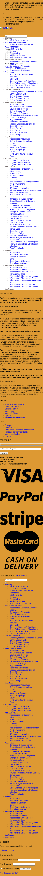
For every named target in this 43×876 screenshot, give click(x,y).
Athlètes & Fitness (17, 55)
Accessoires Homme (18, 267)
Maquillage (14, 47)
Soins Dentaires (16, 231)
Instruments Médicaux (19, 216)
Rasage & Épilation (18, 257)
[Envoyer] (6, 39)
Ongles (13, 145)
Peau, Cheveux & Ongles (20, 220)
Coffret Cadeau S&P (18, 111)
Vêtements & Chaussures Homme (24, 276)
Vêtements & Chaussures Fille (22, 285)
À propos (8, 425)
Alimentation (15, 171)
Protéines (14, 186)
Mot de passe (6, 864)
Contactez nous (11, 428)
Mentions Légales (12, 434)
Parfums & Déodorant (19, 255)
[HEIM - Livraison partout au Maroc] (6, 28)
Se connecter (25, 869)
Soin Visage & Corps (18, 263)
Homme (8, 250)
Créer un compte (7, 850)
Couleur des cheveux (19, 109)
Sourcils (13, 152)
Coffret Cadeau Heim (18, 100)
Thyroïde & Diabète (18, 248)
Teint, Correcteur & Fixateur (21, 154)
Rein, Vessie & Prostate (20, 225)
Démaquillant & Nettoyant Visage (24, 115)
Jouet (12, 72)
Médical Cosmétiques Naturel (22, 124)
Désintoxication (16, 222)
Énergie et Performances (20, 212)
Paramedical (15, 53)
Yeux (12, 156)
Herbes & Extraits (17, 214)
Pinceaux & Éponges (18, 147)
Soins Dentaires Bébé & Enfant (23, 85)
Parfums (13, 77)
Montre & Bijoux (16, 49)
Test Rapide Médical (18, 235)
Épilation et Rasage (18, 117)
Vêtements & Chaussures (20, 195)
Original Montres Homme (20, 165)
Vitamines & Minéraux (19, 192)
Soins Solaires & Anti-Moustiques (24, 83)
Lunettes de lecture (18, 218)
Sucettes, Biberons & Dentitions (23, 81)
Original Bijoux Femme (19, 160)
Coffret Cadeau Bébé (18, 94)
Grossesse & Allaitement (20, 70)
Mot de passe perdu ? (9, 873)
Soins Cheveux (16, 126)
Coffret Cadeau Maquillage (21, 141)
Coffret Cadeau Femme (19, 96)
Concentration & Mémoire (20, 207)
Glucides (13, 180)
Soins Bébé (14, 79)
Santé (12, 259)
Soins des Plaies (17, 233)
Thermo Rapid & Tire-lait (20, 87)
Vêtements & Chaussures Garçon (24, 287)
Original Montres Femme (20, 162)
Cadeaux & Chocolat (12, 90)
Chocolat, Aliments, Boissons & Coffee (26, 92)
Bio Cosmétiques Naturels (21, 107)
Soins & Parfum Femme (13, 102)
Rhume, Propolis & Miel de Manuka (25, 227)
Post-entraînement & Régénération (24, 182)
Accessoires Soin (17, 105)
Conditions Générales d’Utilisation (19, 430)
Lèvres (12, 143)
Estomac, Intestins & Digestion (22, 210)
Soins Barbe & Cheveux (20, 261)
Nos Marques (9, 289)
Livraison (9, 436)
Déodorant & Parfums (19, 113)
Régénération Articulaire (20, 188)
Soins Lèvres (15, 128)
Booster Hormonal (17, 175)
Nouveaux (8, 38)
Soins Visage (15, 135)
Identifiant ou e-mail (9, 860)
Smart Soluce (21, 576)
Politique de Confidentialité (16, 432)
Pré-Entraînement (17, 184)
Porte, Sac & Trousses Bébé (21, 75)
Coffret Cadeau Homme (20, 98)
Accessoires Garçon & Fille (21, 272)
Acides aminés (16, 173)
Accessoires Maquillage (20, 139)
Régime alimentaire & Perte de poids (25, 190)
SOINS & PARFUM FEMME (21, 45)
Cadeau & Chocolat (18, 42)
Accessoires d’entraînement (21, 169)
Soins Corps (15, 130)
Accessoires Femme (18, 270)
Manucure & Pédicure (19, 122)
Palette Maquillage (17, 150)
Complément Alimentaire (20, 66)
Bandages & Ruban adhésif (21, 199)
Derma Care (15, 229)
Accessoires (15, 252)
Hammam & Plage (17, 274)
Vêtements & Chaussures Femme (24, 278)
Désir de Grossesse (18, 68)
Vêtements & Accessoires (20, 57)
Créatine (13, 177)
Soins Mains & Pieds (18, 132)
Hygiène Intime (16, 120)
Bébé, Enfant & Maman (19, 40)
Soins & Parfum (11, 409)
